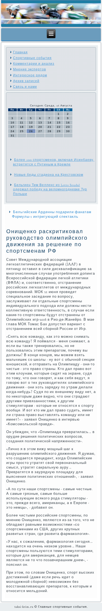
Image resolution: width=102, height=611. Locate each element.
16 (68, 122)
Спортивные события (32, 58)
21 (49, 126)
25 (22, 131)
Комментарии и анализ (33, 63)
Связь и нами (25, 86)
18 (22, 126)
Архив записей (26, 81)
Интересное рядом (30, 75)
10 (12, 122)
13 (40, 122)
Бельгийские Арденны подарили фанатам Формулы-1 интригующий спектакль (51, 214)
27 (40, 131)
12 (31, 122)
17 (12, 126)
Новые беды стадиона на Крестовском (48, 175)
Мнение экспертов (29, 69)
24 (12, 131)
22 (59, 126)
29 (59, 131)
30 (68, 131)
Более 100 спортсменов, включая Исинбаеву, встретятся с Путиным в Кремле (53, 162)
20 (40, 126)
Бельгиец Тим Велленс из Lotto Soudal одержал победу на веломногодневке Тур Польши (50, 189)
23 (68, 126)
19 (31, 126)
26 (31, 131)
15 (59, 122)
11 (21, 122)
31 (12, 135)
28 (49, 131)
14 (49, 122)
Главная (20, 52)
